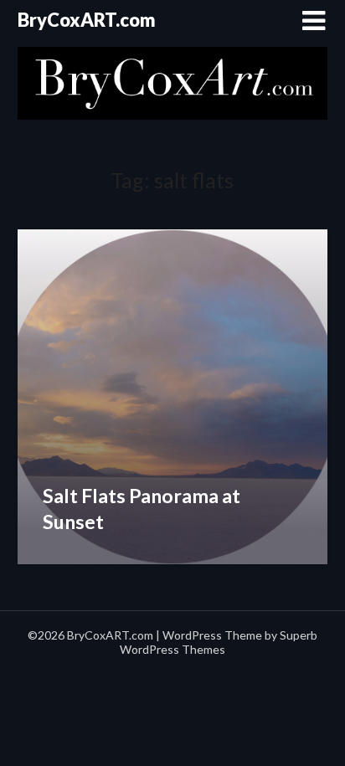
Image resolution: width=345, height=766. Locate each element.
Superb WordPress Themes (218, 642)
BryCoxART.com (87, 19)
